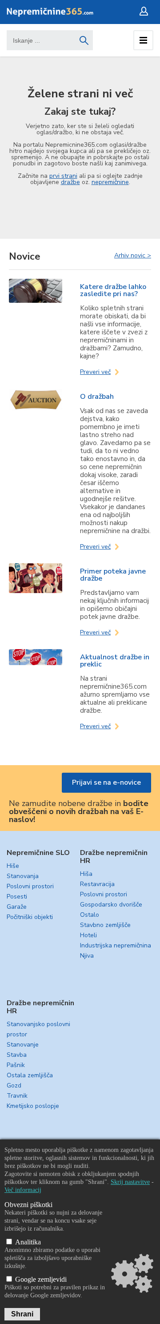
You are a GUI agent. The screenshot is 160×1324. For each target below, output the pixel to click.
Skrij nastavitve (130, 1182)
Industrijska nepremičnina (115, 945)
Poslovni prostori (30, 886)
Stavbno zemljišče (105, 925)
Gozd (14, 1085)
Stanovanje (23, 1044)
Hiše (13, 866)
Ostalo (89, 915)
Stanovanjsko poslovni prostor (38, 1029)
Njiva (87, 955)
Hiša (86, 874)
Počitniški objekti (30, 917)
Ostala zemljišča (30, 1075)
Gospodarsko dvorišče (111, 904)
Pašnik (16, 1065)
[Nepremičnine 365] (50, 15)
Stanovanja (23, 876)
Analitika (27, 1242)
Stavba (17, 1055)
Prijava (146, 11)
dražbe (70, 182)
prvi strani (63, 176)
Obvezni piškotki (28, 1204)
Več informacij (22, 1190)
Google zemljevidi (40, 1279)
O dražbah (97, 396)
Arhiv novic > (132, 255)
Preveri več (95, 372)
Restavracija (97, 884)
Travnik (17, 1095)
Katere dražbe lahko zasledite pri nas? (113, 290)
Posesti (17, 896)
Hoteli (88, 935)
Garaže (17, 907)
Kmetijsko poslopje (33, 1106)
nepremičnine (110, 182)
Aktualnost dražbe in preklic (114, 660)
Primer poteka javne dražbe (113, 574)
